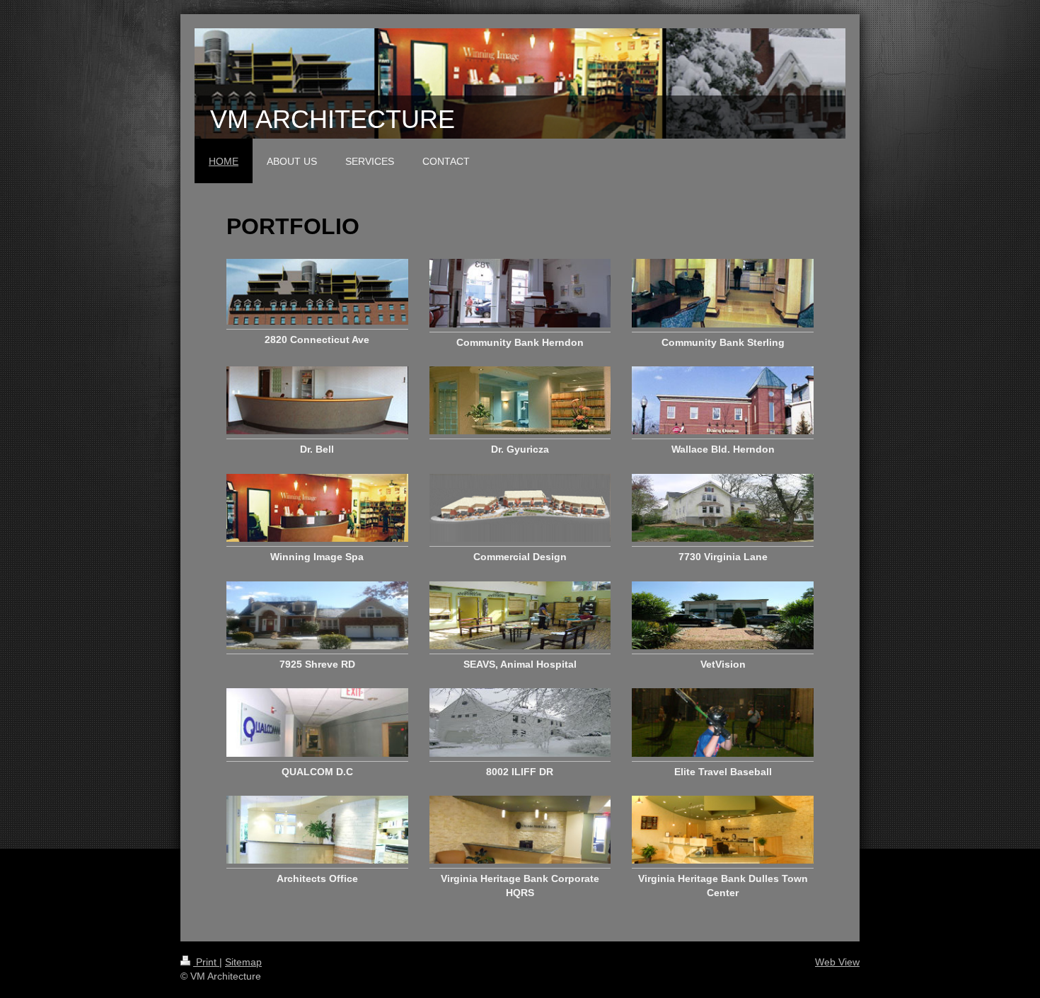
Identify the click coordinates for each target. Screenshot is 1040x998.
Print (206, 962)
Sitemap (243, 962)
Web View (837, 962)
